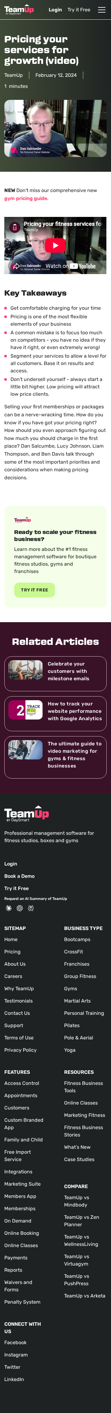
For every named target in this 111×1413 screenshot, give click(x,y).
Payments (15, 1258)
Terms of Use (19, 1038)
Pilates (72, 1025)
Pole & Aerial (78, 1038)
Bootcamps (77, 939)
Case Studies (79, 1159)
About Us (15, 964)
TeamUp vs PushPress (76, 1279)
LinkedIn (14, 1379)
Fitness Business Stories (83, 1131)
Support (13, 1025)
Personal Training (84, 1013)
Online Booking (21, 1233)
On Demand (17, 1221)
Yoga (70, 1050)
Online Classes (21, 1245)
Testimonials (18, 1001)
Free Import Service (17, 1155)
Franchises (76, 964)
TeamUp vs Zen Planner (81, 1220)
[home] (19, 9)
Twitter (12, 1367)
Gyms (70, 988)
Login (55, 10)
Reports (13, 1270)
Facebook (15, 1342)
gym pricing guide (25, 198)
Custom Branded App (23, 1123)
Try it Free (79, 10)
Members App (20, 1196)
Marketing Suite (22, 1184)
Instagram (16, 1355)
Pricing (12, 952)
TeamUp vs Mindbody (76, 1201)
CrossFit (73, 952)
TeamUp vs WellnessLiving (81, 1240)
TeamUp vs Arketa (84, 1296)
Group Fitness (80, 976)
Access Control (21, 1083)
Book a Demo (19, 876)
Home (11, 939)
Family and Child (23, 1140)
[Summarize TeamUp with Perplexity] (31, 908)
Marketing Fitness (84, 1115)
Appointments (20, 1095)
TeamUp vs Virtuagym (76, 1260)
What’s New (77, 1147)
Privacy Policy (20, 1050)
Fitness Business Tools (83, 1086)
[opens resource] (55, 674)
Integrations (18, 1172)
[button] (100, 9)
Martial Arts (77, 1001)
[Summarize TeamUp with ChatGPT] (19, 908)
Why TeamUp (19, 988)
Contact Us (17, 1013)
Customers (16, 1108)
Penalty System (22, 1302)
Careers (13, 976)
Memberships (19, 1208)
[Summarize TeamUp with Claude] (8, 908)
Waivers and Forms (18, 1286)
